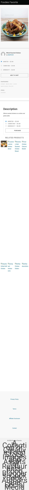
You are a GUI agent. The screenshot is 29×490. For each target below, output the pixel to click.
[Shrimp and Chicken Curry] (11, 323)
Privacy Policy (14, 399)
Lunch (15, 84)
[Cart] (27, 2)
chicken (3, 92)
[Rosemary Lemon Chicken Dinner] (11, 201)
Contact (14, 428)
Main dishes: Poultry (7, 86)
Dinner (3, 84)
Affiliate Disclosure (14, 418)
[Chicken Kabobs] (4, 144)
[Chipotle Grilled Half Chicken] (4, 323)
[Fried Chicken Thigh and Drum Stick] (25, 201)
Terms (14, 409)
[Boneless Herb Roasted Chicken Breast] (18, 201)
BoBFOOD (11, 55)
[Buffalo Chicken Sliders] (18, 323)
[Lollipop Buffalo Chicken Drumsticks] (25, 323)
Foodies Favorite (9, 2)
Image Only (9, 84)
